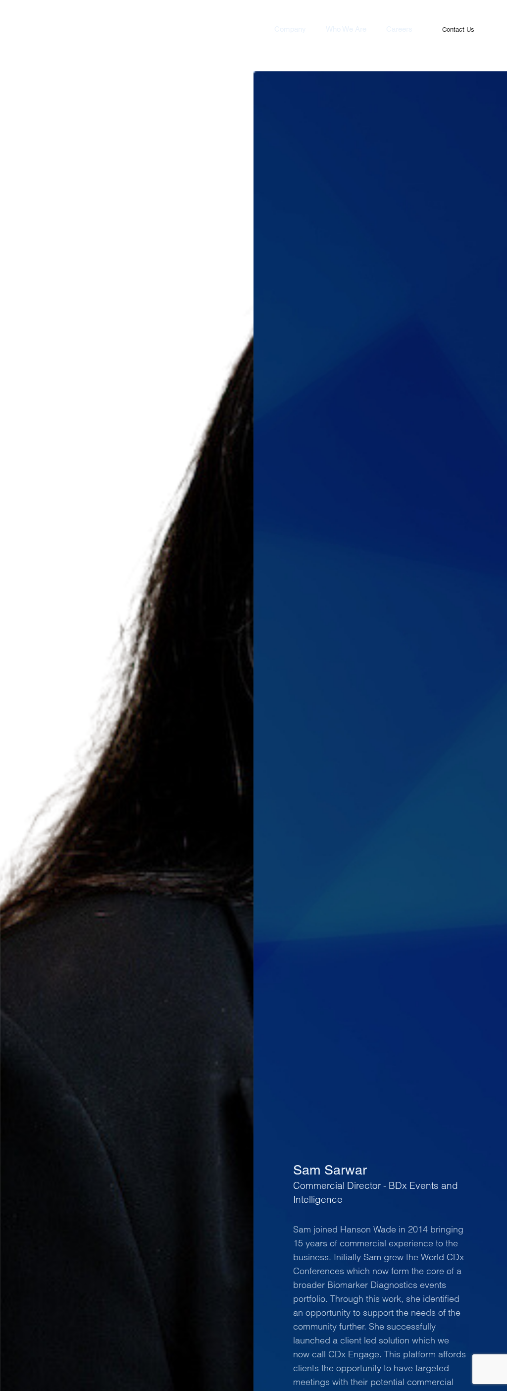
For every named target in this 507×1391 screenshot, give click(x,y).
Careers (399, 29)
